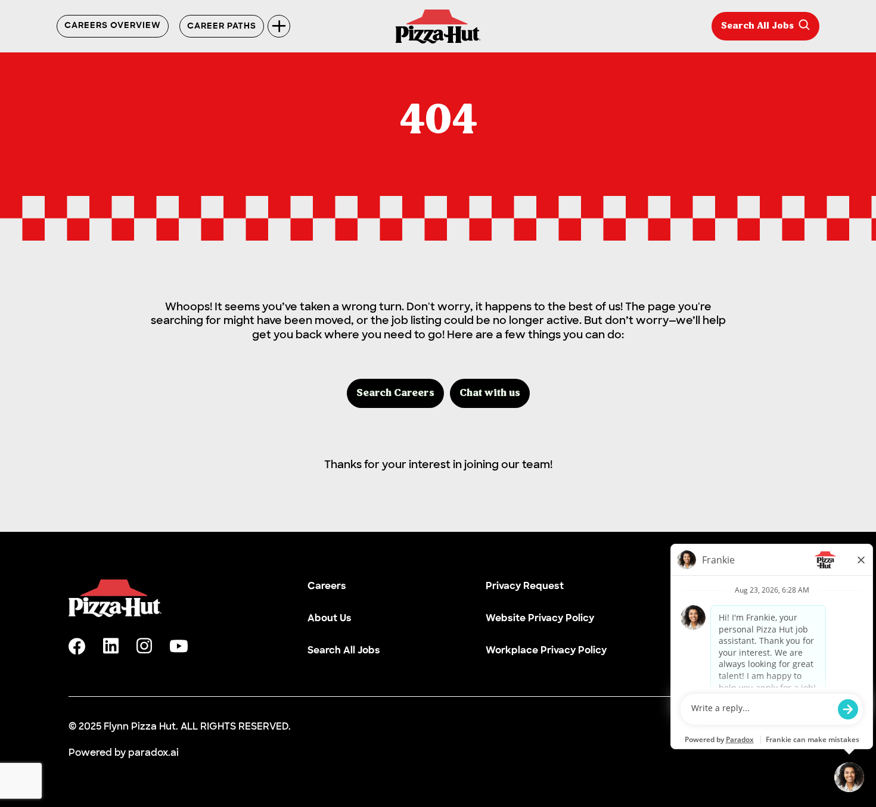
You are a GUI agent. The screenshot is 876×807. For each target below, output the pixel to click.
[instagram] (144, 646)
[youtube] (179, 646)
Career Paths (221, 26)
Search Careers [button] (395, 393)
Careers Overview (112, 26)
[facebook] (77, 646)
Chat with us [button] (489, 393)
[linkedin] (111, 646)
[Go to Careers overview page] (438, 26)
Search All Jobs (757, 26)
